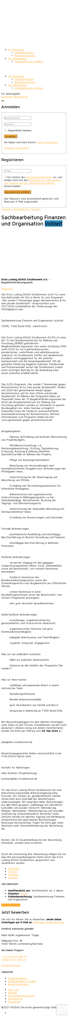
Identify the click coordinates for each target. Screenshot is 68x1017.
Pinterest (13, 874)
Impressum (14, 1001)
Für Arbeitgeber (17, 58)
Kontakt (12, 992)
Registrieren (21, 96)
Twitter (12, 871)
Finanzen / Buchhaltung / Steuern (21, 209)
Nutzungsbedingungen (39, 177)
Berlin (24, 893)
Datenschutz (15, 998)
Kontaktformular (11, 965)
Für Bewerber (16, 49)
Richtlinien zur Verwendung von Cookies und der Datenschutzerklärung (32, 182)
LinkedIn (12, 877)
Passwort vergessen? (16, 147)
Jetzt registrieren (47, 142)
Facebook (13, 868)
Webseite (7, 288)
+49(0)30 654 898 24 (14, 956)
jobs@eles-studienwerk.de (48, 922)
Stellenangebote (24, 52)
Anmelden (7, 96)
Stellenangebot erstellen (22, 981)
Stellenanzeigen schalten (29, 61)
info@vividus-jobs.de (13, 959)
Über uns (13, 989)
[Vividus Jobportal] (34, 43)
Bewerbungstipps (25, 55)
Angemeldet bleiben (20, 130)
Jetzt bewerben (10, 905)
